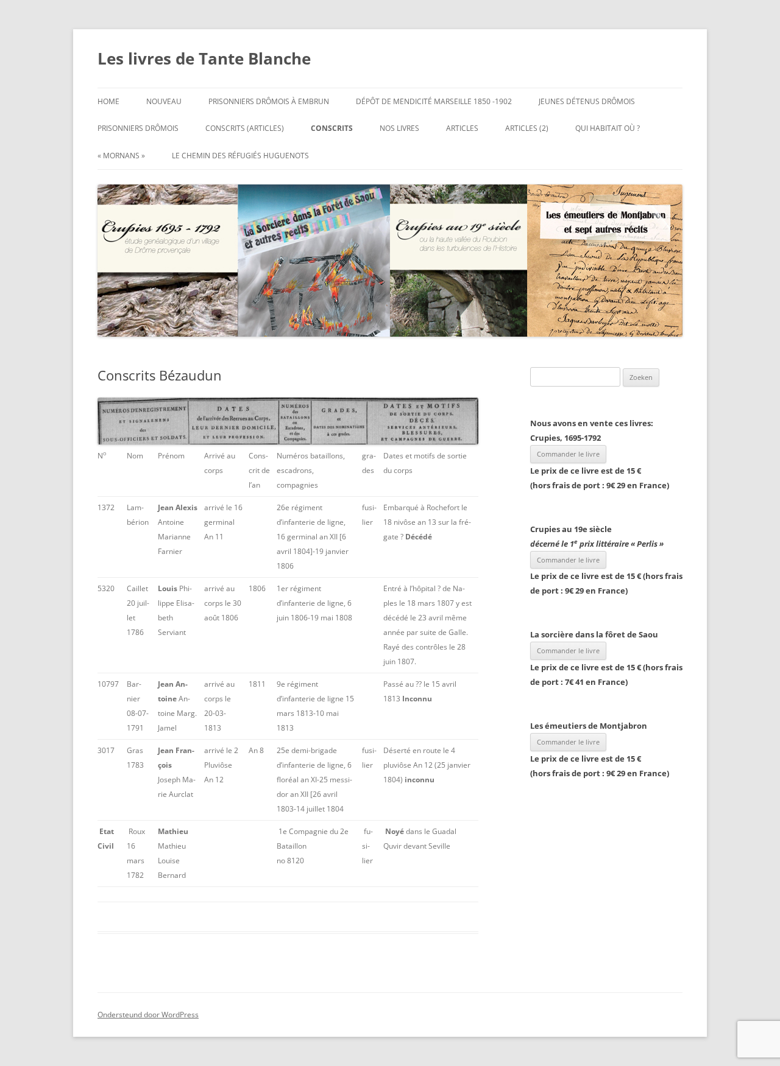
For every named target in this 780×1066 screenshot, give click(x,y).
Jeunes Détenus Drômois (587, 101)
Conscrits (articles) (244, 128)
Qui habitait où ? (607, 128)
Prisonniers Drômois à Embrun (268, 101)
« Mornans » (121, 155)
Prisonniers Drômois (138, 128)
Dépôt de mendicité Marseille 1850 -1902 (434, 101)
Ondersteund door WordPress (148, 1014)
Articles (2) (526, 128)
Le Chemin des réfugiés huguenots (240, 155)
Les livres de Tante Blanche (204, 58)
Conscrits (332, 128)
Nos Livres (399, 128)
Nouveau (164, 101)
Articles (462, 128)
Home (108, 101)
